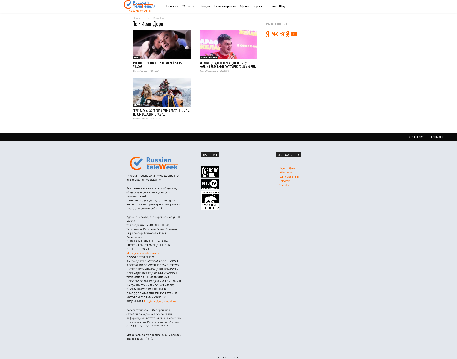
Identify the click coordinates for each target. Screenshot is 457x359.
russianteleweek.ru (140, 10)
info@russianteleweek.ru (160, 301)
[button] (329, 6)
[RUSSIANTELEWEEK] (140, 4)
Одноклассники (289, 176)
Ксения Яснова (140, 118)
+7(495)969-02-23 (157, 225)
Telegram (284, 180)
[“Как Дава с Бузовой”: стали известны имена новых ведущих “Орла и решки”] (162, 92)
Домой (137, 18)
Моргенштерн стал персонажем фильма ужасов (158, 65)
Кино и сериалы (209, 57)
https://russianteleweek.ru (143, 253)
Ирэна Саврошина (209, 70)
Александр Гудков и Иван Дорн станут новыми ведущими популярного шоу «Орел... (228, 65)
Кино (136, 57)
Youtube (284, 185)
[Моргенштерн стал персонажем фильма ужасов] (162, 44)
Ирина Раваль (140, 70)
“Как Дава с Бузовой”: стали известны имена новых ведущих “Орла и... (161, 112)
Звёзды (138, 105)
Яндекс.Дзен (287, 168)
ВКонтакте (285, 172)
